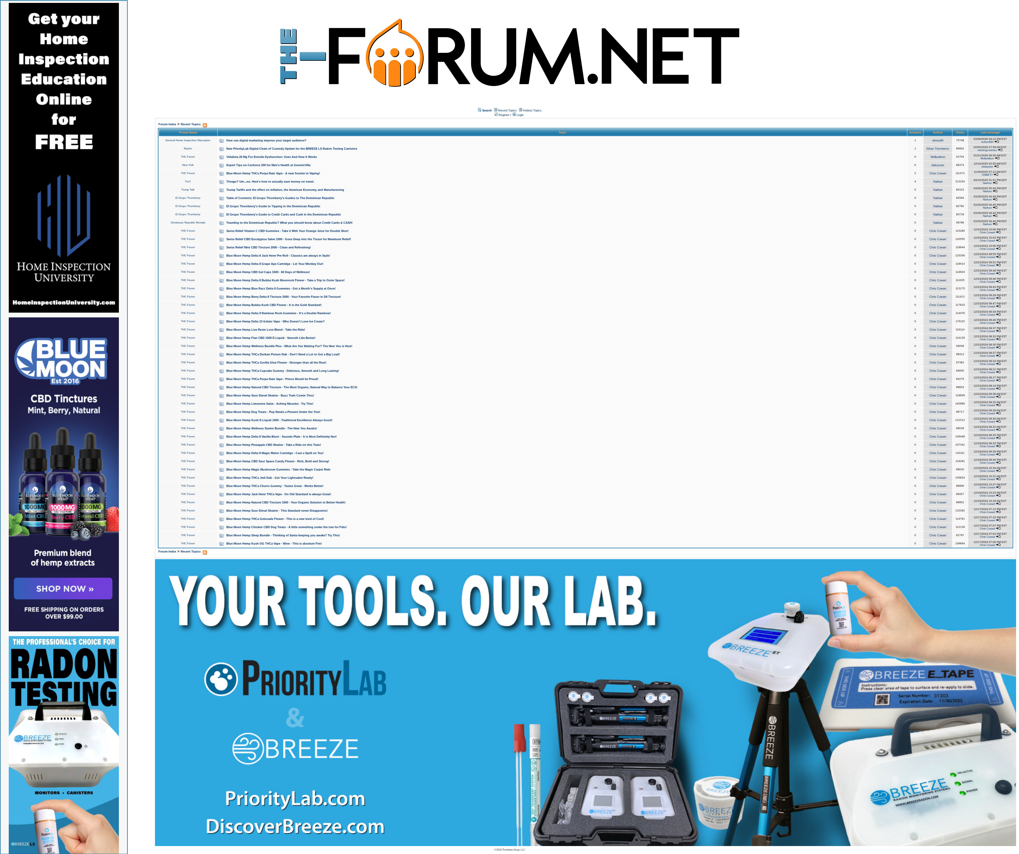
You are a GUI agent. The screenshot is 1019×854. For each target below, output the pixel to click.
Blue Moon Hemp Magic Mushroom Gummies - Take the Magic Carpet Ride (278, 469)
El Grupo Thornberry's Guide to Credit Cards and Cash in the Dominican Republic (283, 214)
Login (520, 115)
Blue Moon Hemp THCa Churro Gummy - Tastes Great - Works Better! (274, 486)
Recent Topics (507, 110)
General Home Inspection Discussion (187, 140)
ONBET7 (987, 174)
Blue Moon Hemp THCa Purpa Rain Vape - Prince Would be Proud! (272, 379)
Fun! (188, 181)
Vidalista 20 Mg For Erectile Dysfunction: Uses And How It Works (271, 156)
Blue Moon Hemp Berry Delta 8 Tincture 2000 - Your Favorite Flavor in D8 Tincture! (283, 296)
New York (188, 164)
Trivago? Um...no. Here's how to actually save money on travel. (270, 181)
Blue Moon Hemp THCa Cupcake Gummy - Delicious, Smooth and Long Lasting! (282, 370)
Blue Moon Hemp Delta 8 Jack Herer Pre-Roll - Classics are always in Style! (278, 255)
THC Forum (188, 156)
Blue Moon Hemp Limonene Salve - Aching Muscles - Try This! (269, 403)
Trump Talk (188, 189)
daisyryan (937, 165)
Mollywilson (938, 156)
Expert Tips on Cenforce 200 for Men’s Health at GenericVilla (268, 165)
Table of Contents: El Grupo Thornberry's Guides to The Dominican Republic (280, 198)
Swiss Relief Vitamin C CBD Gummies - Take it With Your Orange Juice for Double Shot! (287, 230)
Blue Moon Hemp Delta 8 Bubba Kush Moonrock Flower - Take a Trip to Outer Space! (285, 280)
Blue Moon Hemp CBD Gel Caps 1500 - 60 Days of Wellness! (268, 272)
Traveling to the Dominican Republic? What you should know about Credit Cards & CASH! (289, 222)
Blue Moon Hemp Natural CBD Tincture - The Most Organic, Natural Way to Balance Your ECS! (291, 387)
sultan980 (987, 141)
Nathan (938, 181)
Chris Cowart (937, 173)
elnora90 (937, 140)
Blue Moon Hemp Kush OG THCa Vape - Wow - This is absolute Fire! (274, 543)
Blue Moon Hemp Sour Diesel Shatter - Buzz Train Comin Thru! (270, 395)
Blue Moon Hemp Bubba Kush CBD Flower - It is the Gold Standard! (274, 305)
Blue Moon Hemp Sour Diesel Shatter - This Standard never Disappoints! (277, 510)
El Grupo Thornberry (187, 197)
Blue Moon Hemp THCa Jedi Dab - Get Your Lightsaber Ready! (269, 477)
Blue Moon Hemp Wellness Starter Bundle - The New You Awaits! (271, 428)
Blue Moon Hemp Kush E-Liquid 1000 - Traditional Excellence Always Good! (279, 420)
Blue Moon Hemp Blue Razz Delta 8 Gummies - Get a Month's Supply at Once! (281, 288)
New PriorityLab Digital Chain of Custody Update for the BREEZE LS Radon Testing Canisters (291, 148)
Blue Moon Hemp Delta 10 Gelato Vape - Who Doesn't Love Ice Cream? (275, 321)
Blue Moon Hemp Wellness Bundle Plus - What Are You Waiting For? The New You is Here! (289, 346)
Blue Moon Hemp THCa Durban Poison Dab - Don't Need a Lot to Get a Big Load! (283, 354)
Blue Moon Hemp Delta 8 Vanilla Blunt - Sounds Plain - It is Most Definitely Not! (281, 436)
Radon (188, 148)
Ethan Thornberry (937, 148)
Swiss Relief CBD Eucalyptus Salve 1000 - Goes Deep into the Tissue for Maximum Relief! (288, 239)
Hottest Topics (532, 110)
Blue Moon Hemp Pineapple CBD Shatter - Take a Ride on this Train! (273, 444)
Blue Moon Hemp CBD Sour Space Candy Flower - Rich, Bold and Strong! (277, 461)
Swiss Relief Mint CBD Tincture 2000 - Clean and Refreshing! (268, 247)
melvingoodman (987, 150)
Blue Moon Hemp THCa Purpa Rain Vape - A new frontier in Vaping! (273, 173)
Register (504, 115)
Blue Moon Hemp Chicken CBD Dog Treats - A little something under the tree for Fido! (286, 527)
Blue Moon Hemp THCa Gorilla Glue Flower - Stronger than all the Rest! (276, 362)
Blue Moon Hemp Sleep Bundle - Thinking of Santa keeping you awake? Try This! (283, 535)
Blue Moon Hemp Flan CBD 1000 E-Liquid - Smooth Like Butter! (271, 337)
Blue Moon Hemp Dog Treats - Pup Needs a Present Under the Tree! (273, 411)
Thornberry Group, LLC (513, 849)
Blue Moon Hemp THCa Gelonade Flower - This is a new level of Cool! (275, 518)
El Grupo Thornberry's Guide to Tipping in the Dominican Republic (273, 206)
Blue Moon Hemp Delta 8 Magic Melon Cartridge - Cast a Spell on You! (275, 453)
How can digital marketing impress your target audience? (266, 140)
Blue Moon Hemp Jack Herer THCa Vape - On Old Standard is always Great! (278, 494)
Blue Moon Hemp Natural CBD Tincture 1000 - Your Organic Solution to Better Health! (286, 502)
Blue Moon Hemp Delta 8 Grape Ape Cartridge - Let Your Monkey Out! (274, 263)
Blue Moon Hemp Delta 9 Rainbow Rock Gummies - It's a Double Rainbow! (278, 313)
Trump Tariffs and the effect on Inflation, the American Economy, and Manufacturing (285, 189)
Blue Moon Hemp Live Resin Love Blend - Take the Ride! (265, 329)
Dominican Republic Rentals (188, 222)
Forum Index (167, 124)
